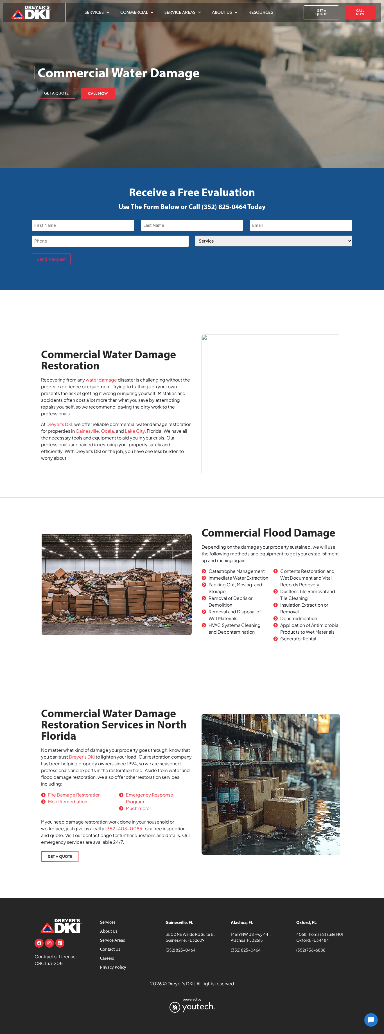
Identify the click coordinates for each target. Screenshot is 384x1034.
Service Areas (179, 12)
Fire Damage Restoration (74, 795)
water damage (101, 380)
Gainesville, (88, 431)
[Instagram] (49, 943)
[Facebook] (39, 943)
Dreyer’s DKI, (59, 424)
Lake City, (135, 431)
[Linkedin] (59, 943)
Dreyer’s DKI (82, 757)
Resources (261, 12)
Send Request (51, 259)
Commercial (134, 12)
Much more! (138, 808)
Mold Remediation (67, 801)
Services (94, 12)
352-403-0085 (124, 828)
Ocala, (108, 431)
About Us (222, 12)
